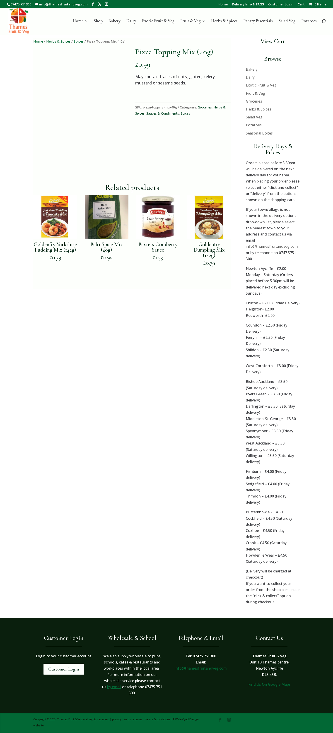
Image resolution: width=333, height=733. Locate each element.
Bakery (115, 21)
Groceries (205, 107)
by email (114, 686)
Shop (98, 21)
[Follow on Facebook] (220, 719)
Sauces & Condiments (162, 113)
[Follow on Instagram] (229, 719)
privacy (116, 719)
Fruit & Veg (190, 21)
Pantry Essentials (258, 21)
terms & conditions (157, 719)
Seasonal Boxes (259, 133)
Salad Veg (287, 21)
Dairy (131, 21)
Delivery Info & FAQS (248, 4)
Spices (79, 41)
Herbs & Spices (224, 21)
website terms (133, 719)
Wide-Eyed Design (187, 719)
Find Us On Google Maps (269, 684)
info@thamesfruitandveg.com (272, 246)
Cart (301, 4)
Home (223, 4)
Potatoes (309, 21)
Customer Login (280, 4)
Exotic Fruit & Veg (158, 21)
